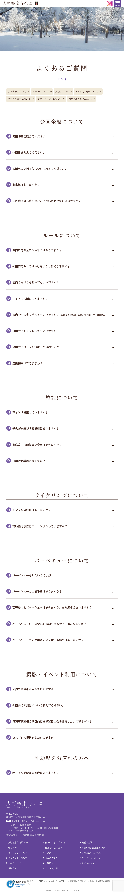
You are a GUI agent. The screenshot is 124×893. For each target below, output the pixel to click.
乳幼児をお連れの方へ (80, 98)
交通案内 (49, 863)
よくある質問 (51, 868)
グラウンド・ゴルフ (17, 858)
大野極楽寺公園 (20, 3)
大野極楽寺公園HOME (18, 842)
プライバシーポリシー (92, 858)
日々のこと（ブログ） (55, 842)
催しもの (12, 847)
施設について (62, 91)
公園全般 (17, 91)
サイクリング (14, 863)
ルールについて (41, 91)
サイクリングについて (87, 91)
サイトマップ (88, 863)
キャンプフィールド (17, 853)
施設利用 (12, 868)
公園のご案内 (51, 858)
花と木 (48, 853)
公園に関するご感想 (91, 853)
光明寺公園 (87, 842)
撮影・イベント (49, 98)
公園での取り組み (53, 847)
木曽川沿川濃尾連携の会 (93, 847)
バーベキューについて (19, 98)
